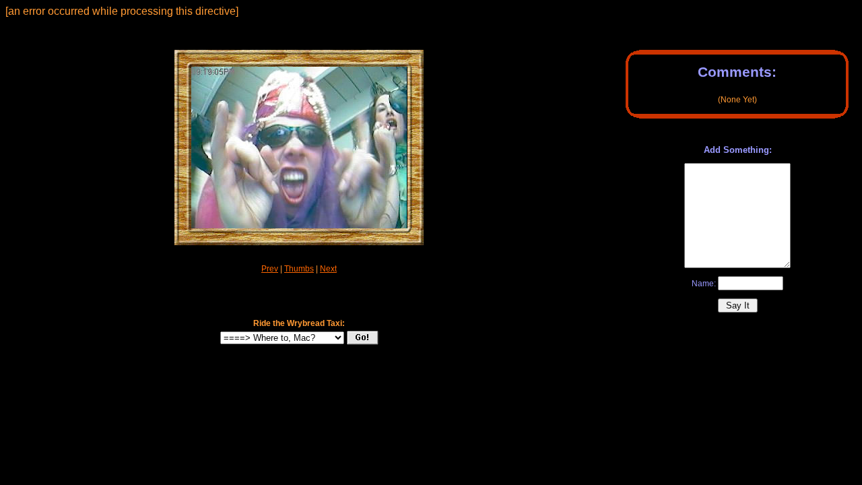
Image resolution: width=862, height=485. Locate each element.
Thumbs (299, 268)
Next (328, 268)
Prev (269, 268)
